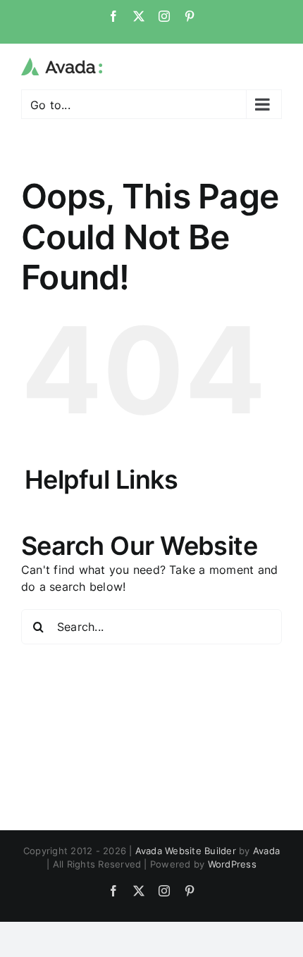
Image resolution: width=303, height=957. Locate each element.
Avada (266, 850)
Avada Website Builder (185, 850)
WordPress (232, 864)
